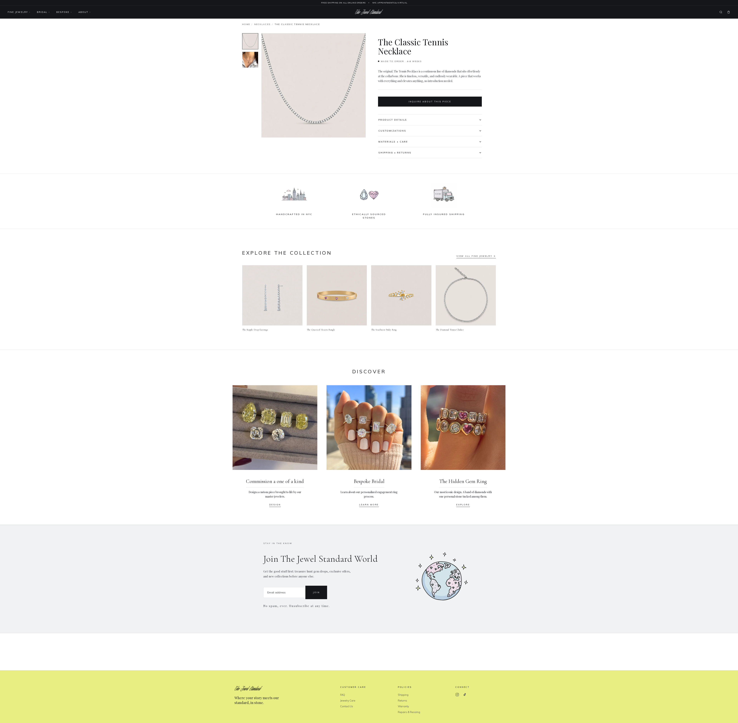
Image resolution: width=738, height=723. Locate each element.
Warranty (403, 706)
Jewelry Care (347, 700)
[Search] (721, 12)
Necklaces (262, 24)
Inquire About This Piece (430, 101)
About (83, 12)
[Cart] (728, 12)
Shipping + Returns (394, 152)
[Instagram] (457, 694)
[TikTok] (464, 694)
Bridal (42, 12)
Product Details (392, 119)
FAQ (342, 694)
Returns (402, 700)
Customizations (392, 130)
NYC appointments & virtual (389, 3)
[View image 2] (250, 60)
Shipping (403, 694)
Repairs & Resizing (409, 712)
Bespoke (62, 12)
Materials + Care (393, 141)
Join (316, 592)
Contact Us (346, 706)
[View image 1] (250, 41)
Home (246, 24)
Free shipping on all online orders (343, 3)
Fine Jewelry (18, 12)
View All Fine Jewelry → (476, 256)
